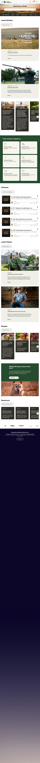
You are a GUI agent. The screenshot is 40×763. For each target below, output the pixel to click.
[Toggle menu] (3, 2)
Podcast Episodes (24, 14)
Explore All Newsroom (6, 404)
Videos (17, 14)
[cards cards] (37, 117)
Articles (13, 14)
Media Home (7, 14)
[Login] (30, 2)
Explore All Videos (5, 246)
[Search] (35, 9)
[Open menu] (3, 15)
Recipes (31, 14)
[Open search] (37, 2)
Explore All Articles (6, 24)
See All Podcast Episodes (7, 191)
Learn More (12, 377)
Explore (9, 58)
